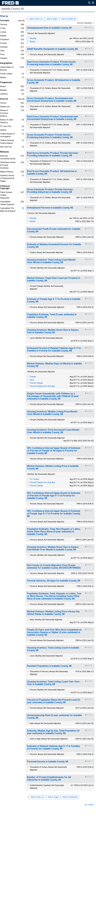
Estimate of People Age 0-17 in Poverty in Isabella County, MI (53, 300)
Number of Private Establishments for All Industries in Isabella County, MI (49, 778)
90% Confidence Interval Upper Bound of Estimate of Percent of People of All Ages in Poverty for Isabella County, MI (53, 451)
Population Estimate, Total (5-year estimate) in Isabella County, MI (51, 315)
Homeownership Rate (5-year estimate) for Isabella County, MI (54, 716)
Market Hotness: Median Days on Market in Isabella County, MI (54, 364)
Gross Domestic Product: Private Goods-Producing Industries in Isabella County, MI (50, 136)
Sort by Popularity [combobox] (84, 23)
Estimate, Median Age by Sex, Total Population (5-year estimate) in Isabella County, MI (53, 732)
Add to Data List (36, 19)
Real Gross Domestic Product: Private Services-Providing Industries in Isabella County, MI (53, 154)
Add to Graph (52, 19)
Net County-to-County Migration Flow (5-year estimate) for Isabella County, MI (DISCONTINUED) (54, 566)
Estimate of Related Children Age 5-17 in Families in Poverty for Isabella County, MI (53, 747)
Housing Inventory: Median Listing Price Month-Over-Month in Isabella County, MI (52, 413)
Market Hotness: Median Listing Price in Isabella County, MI (53, 467)
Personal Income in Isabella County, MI (47, 761)
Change (33, 377)
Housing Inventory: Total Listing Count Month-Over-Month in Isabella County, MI (51, 261)
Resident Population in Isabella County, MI (49, 666)
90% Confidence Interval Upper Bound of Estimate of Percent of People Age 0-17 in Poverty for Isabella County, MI (53, 496)
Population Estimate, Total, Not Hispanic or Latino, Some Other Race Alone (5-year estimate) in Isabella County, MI (54, 532)
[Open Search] (89, 3)
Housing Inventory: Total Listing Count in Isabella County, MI (53, 649)
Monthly (33, 38)
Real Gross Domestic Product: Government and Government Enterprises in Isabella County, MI (52, 117)
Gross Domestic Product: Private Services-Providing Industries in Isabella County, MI (50, 190)
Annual (32, 41)
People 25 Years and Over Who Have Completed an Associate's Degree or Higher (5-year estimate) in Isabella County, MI (54, 632)
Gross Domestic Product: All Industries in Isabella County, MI (53, 81)
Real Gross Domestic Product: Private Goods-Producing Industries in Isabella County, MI (51, 63)
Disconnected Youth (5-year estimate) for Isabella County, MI (53, 230)
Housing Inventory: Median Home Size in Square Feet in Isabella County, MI (53, 331)
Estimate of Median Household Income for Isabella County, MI (54, 245)
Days (32, 380)
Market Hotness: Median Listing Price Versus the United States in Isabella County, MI (53, 612)
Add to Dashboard (68, 19)
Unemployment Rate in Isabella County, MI (49, 28)
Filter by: (4, 16)
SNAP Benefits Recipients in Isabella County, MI (52, 49)
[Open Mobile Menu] (93, 3)
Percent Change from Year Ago (42, 386)
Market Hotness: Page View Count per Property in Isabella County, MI (53, 279)
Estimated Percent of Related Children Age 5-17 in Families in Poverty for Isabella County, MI (54, 349)
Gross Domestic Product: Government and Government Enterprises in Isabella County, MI (51, 99)
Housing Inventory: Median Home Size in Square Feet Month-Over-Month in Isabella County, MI (53, 548)
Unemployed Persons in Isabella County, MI (50, 207)
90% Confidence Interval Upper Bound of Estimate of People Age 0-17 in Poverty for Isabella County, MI (53, 514)
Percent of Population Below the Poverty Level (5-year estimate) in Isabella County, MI (54, 701)
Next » (92, 805)
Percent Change (36, 383)
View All (21, 21)
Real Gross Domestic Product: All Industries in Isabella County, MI (52, 172)
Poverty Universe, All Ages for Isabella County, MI (53, 580)
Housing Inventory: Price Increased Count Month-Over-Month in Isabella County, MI (53, 431)
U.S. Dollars (34, 479)
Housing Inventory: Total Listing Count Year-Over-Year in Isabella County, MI (53, 683)
